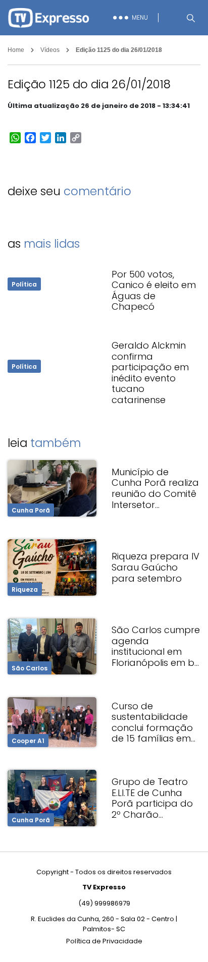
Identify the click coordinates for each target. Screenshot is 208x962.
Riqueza (25, 589)
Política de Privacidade (104, 941)
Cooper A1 (28, 741)
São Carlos (29, 668)
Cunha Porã (31, 510)
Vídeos (50, 49)
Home (16, 49)
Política (24, 284)
